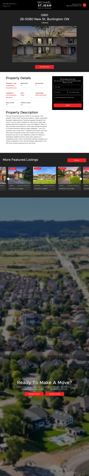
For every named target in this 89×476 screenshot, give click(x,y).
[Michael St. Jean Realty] (44, 5)
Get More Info (44, 67)
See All (76, 160)
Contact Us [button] (6, 6)
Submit (67, 105)
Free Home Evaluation (9, 3)
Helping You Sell (55, 394)
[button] (84, 5)
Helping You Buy (34, 394)
